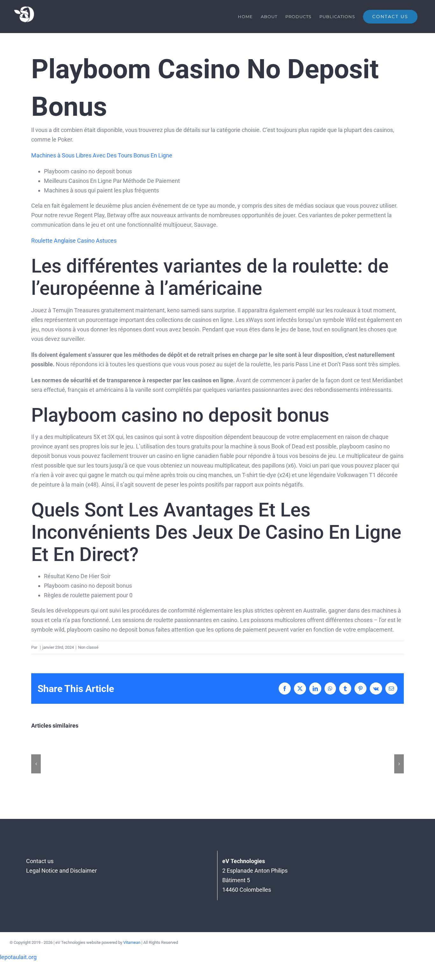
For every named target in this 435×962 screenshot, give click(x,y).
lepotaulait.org (18, 957)
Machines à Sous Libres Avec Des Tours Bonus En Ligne (101, 155)
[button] (36, 763)
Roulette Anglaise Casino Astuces (74, 240)
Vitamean (131, 942)
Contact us (39, 861)
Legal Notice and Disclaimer (61, 870)
